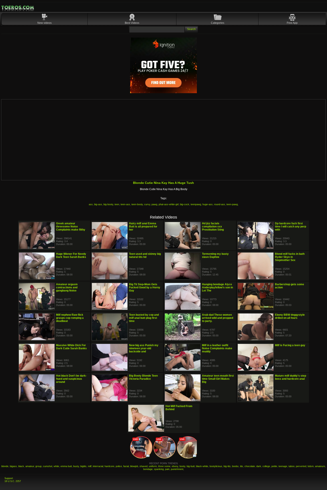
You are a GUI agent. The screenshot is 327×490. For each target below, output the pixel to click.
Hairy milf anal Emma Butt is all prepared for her (143, 226)
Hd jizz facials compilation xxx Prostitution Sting (213, 226)
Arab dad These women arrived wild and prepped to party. (217, 318)
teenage (283, 466)
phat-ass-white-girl (169, 204)
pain (167, 469)
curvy (147, 204)
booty (182, 466)
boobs (235, 466)
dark (258, 466)
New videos (44, 22)
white (56, 466)
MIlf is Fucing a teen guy (290, 345)
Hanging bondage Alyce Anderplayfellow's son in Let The (217, 287)
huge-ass (207, 204)
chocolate (249, 466)
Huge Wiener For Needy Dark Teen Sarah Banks (71, 255)
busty (76, 466)
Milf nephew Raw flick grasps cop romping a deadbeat (70, 318)
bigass (13, 466)
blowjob (134, 466)
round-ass (219, 204)
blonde (4, 466)
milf (89, 466)
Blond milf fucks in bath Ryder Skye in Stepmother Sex (290, 257)
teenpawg (196, 204)
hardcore (109, 466)
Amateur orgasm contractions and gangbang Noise (67, 287)
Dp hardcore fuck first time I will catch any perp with (290, 226)
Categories (217, 22)
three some (164, 466)
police (119, 466)
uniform (153, 466)
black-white (202, 466)
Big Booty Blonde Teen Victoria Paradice (143, 377)
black (21, 466)
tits (241, 466)
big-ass (98, 204)
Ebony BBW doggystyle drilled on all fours (290, 316)
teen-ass (125, 204)
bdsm (311, 466)
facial (126, 466)
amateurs (320, 466)
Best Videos (132, 22)
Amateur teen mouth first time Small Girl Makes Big (218, 379)
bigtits (83, 466)
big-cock (184, 204)
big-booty (108, 204)
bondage (148, 469)
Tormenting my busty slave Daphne (215, 255)
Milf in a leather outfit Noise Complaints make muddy (217, 348)
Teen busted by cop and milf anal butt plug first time (144, 318)
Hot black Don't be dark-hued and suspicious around (71, 379)
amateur (29, 466)
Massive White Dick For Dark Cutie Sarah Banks (71, 347)
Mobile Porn (18, 8)
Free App (292, 22)
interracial (98, 466)
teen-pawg (232, 204)
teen (117, 204)
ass (91, 204)
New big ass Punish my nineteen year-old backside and (143, 348)
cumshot (47, 466)
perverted (301, 466)
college (266, 466)
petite (274, 466)
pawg (154, 204)
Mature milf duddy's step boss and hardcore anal (290, 377)
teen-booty (137, 204)
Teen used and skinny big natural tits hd (145, 255)
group (38, 466)
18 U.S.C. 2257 (12, 481)
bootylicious (216, 466)
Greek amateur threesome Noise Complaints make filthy (70, 226)
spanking (159, 469)
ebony (175, 466)
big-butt (191, 466)
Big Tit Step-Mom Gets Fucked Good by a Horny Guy (144, 287)
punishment (177, 469)
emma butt (66, 466)
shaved (143, 466)
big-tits (227, 466)
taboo (292, 466)
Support (8, 478)
